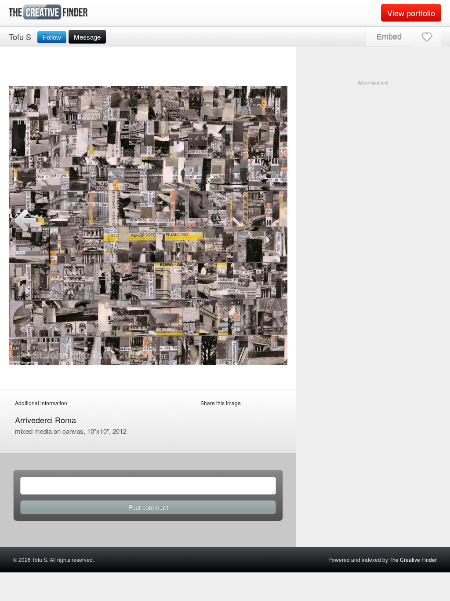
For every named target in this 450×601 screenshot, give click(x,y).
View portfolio (411, 12)
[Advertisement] (373, 141)
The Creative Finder (413, 559)
